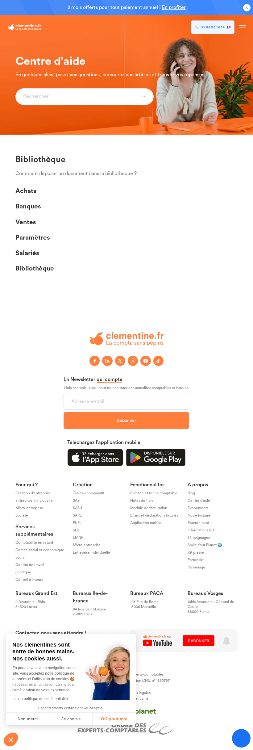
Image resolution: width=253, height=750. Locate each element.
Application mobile (145, 523)
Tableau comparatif (88, 493)
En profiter (174, 7)
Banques (28, 206)
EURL (77, 523)
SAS (76, 500)
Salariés (27, 253)
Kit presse (196, 552)
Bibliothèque (34, 268)
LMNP (78, 537)
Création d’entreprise (33, 493)
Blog (191, 493)
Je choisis (71, 718)
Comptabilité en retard (34, 542)
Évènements (198, 508)
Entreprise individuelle (34, 500)
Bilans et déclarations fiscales (154, 515)
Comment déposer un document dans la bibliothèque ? (76, 173)
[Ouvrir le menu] (242, 27)
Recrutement (198, 523)
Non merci (28, 718)
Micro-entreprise (29, 508)
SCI (76, 530)
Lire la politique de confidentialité (40, 699)
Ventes (25, 222)
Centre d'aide (199, 500)
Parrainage (196, 567)
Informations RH (201, 530)
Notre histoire (199, 515)
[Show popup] (143, 96)
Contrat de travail (29, 565)
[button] (10, 739)
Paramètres (32, 237)
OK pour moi (114, 718)
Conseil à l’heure (29, 579)
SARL (77, 515)
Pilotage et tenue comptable (153, 493)
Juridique (23, 572)
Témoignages (199, 537)
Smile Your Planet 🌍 (205, 545)
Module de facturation (148, 508)
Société (21, 515)
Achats (25, 191)
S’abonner (126, 420)
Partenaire (196, 560)
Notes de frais (141, 500)
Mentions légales (136, 693)
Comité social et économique (39, 550)
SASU (77, 508)
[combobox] (81, 97)
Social (20, 557)
